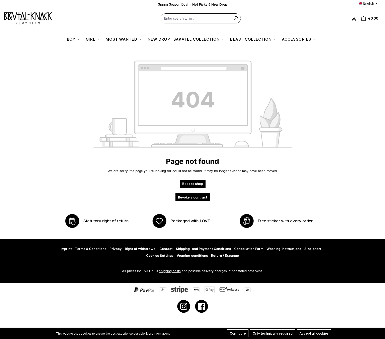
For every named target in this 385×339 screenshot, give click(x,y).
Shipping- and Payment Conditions (203, 249)
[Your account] (354, 18)
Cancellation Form (248, 249)
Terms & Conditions (90, 249)
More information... (158, 333)
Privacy (115, 249)
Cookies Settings (159, 256)
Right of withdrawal (140, 249)
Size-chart (312, 249)
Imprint (66, 249)
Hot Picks (199, 4)
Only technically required (273, 333)
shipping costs (170, 271)
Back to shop (192, 184)
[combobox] (201, 18)
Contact (166, 249)
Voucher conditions (192, 256)
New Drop (219, 4)
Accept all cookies (314, 333)
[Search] (235, 18)
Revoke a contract (192, 197)
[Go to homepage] (28, 18)
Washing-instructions (283, 249)
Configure (238, 333)
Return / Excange (225, 256)
